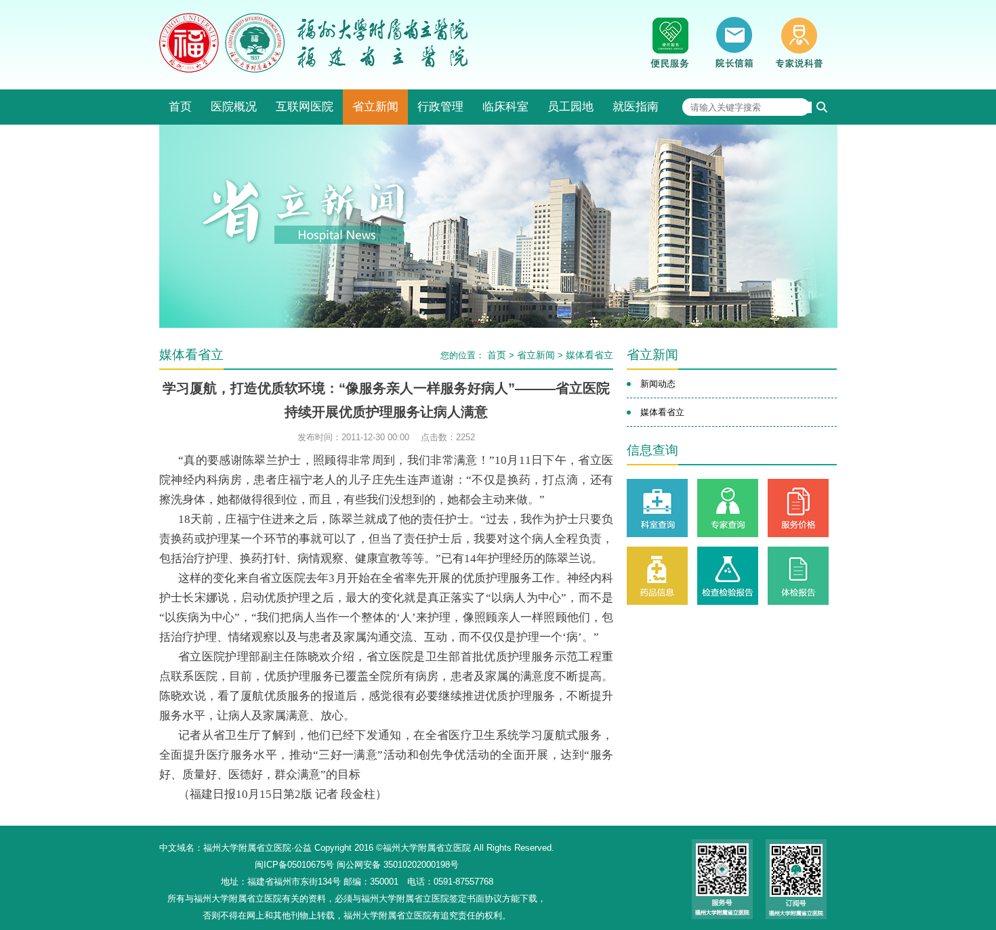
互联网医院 (304, 106)
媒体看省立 (589, 355)
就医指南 (636, 106)
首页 (180, 106)
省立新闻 (375, 106)
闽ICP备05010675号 (294, 865)
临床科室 (505, 106)
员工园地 (570, 106)
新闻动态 (658, 384)
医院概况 (234, 106)
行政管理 (440, 106)
